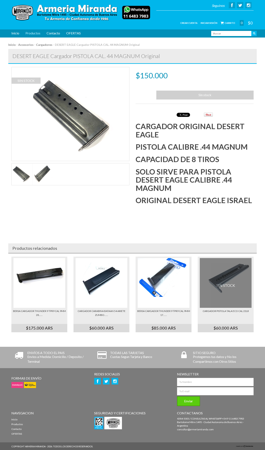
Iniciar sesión (209, 23)
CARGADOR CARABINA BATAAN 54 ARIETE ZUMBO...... (101, 313)
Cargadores (44, 44)
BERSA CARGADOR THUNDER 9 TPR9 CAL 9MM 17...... (163, 313)
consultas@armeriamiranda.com (195, 429)
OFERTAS (73, 33)
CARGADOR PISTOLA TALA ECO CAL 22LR (226, 311)
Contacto (53, 33)
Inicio (15, 33)
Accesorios (26, 44)
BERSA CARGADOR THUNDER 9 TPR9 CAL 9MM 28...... (39, 313)
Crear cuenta (189, 23)
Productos (32, 33)
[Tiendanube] (245, 446)
